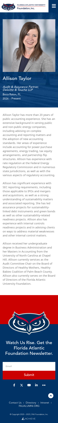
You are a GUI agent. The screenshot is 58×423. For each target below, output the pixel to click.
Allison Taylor (17, 78)
